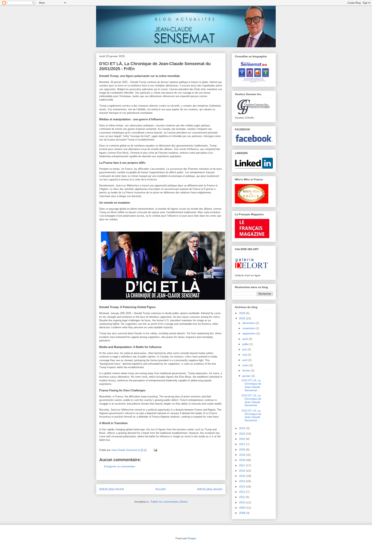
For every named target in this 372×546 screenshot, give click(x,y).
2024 (242, 428)
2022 (242, 438)
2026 (242, 313)
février (246, 370)
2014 (242, 481)
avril (245, 360)
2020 (242, 449)
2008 (242, 512)
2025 (242, 318)
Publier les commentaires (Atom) (169, 501)
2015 (242, 475)
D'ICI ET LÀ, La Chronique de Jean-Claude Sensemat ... (251, 385)
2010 (242, 502)
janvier (246, 375)
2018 (242, 460)
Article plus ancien (209, 489)
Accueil (160, 489)
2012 (242, 491)
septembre (249, 333)
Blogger (192, 538)
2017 (242, 465)
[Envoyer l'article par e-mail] (154, 450)
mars (245, 365)
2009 (242, 507)
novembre (249, 328)
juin (244, 349)
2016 (242, 470)
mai (245, 354)
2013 (242, 486)
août (245, 338)
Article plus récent (111, 489)
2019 (242, 454)
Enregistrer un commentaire (119, 466)
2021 (242, 444)
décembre (249, 323)
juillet (245, 344)
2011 (242, 497)
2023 (242, 433)
